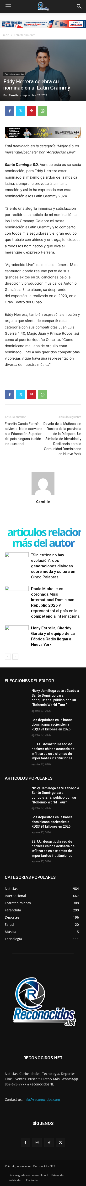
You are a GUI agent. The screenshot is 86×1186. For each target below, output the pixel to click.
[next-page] (15, 657)
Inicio (5, 35)
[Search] (79, 6)
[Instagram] (37, 1142)
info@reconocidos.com (42, 1099)
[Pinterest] (31, 111)
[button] (8, 6)
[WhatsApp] (42, 111)
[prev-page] (8, 657)
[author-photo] (43, 495)
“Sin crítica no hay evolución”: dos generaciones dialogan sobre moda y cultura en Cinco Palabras (53, 566)
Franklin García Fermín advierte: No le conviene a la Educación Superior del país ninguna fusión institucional (23, 434)
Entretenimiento (24, 35)
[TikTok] (49, 1142)
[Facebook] (9, 111)
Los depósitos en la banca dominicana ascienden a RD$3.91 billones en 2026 (52, 724)
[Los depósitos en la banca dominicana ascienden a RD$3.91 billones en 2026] (16, 726)
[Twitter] (20, 111)
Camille (14, 95)
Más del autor (43, 542)
